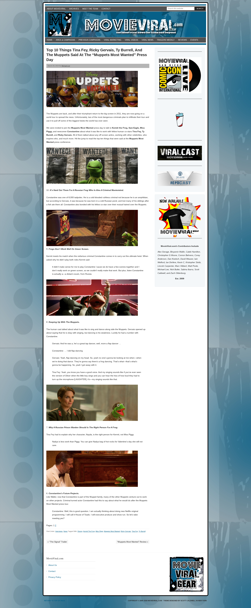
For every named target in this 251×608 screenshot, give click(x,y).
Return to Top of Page (54, 600)
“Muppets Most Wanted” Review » (132, 542)
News (65, 531)
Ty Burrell (142, 531)
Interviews (59, 531)
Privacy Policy (54, 577)
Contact (106, 9)
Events (194, 40)
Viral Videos (131, 40)
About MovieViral (56, 9)
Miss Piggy (99, 531)
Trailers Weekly (166, 40)
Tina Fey (135, 531)
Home (49, 40)
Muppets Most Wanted (112, 531)
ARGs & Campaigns (65, 40)
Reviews (182, 40)
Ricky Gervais (126, 531)
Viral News (147, 40)
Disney (80, 531)
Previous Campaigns (89, 40)
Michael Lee (66, 66)
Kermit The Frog (89, 531)
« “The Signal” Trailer (57, 542)
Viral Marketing (112, 40)
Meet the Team (90, 9)
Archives (74, 9)
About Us (52, 565)
